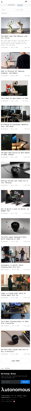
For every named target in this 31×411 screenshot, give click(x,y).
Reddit (21, 397)
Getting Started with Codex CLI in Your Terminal (14, 181)
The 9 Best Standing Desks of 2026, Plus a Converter (15, 322)
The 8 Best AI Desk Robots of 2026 (14, 98)
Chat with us (9, 401)
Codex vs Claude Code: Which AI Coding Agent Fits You (13, 294)
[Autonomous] (2, 2)
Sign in (3, 399)
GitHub (14, 397)
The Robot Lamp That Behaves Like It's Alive (14, 37)
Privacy (3, 401)
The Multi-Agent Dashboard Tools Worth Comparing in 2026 (13, 238)
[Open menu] (29, 2)
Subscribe (25, 381)
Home (2, 368)
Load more (15, 361)
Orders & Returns (10, 399)
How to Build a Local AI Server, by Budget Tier (15, 210)
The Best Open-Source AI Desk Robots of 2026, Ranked (15, 153)
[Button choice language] (14, 401)
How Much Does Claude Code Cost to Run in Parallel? (14, 350)
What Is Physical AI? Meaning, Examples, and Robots (13, 72)
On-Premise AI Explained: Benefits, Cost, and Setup (15, 125)
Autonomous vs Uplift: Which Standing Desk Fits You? (12, 266)
